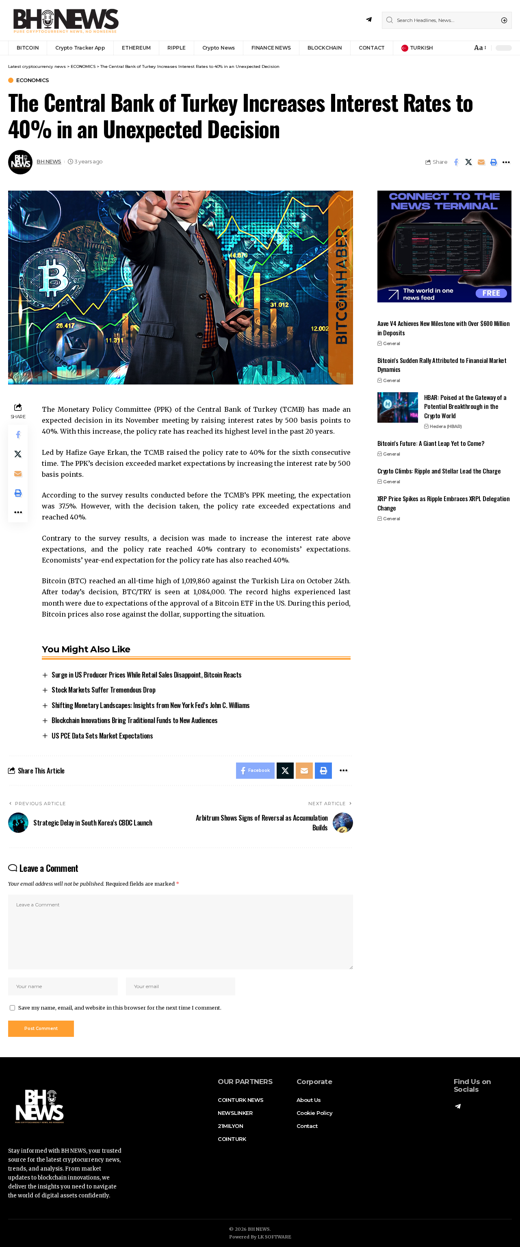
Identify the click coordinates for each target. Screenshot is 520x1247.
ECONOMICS (32, 80)
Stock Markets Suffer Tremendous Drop (103, 689)
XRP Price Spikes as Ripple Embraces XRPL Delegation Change (443, 503)
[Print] (493, 162)
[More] (506, 162)
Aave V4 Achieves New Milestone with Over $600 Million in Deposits (443, 328)
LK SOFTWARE (274, 1237)
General (391, 343)
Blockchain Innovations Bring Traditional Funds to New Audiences (135, 720)
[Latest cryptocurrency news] (65, 20)
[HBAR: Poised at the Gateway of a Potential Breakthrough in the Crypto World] (397, 407)
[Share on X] (468, 162)
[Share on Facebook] (456, 162)
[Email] (481, 162)
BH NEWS (49, 162)
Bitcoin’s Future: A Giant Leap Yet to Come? (431, 442)
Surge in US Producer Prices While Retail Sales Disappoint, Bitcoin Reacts (147, 674)
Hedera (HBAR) (446, 426)
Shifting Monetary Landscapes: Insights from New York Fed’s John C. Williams (151, 705)
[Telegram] (369, 19)
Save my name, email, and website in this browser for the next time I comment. (119, 1007)
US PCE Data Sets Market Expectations (102, 735)
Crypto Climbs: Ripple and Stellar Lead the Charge (439, 470)
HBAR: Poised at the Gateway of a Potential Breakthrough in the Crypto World (465, 405)
